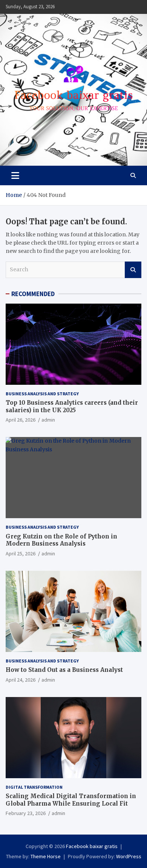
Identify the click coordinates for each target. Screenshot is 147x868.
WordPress (128, 856)
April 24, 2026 (20, 679)
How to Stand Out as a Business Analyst (64, 669)
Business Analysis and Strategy (42, 393)
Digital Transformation (34, 787)
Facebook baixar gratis (92, 846)
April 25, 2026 (20, 553)
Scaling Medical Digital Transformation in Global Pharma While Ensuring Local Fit (71, 799)
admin (48, 419)
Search (133, 270)
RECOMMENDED (33, 294)
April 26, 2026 (20, 419)
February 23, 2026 (26, 813)
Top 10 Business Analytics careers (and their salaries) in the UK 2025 (72, 406)
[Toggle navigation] (15, 175)
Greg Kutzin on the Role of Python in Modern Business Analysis (61, 540)
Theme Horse (46, 856)
